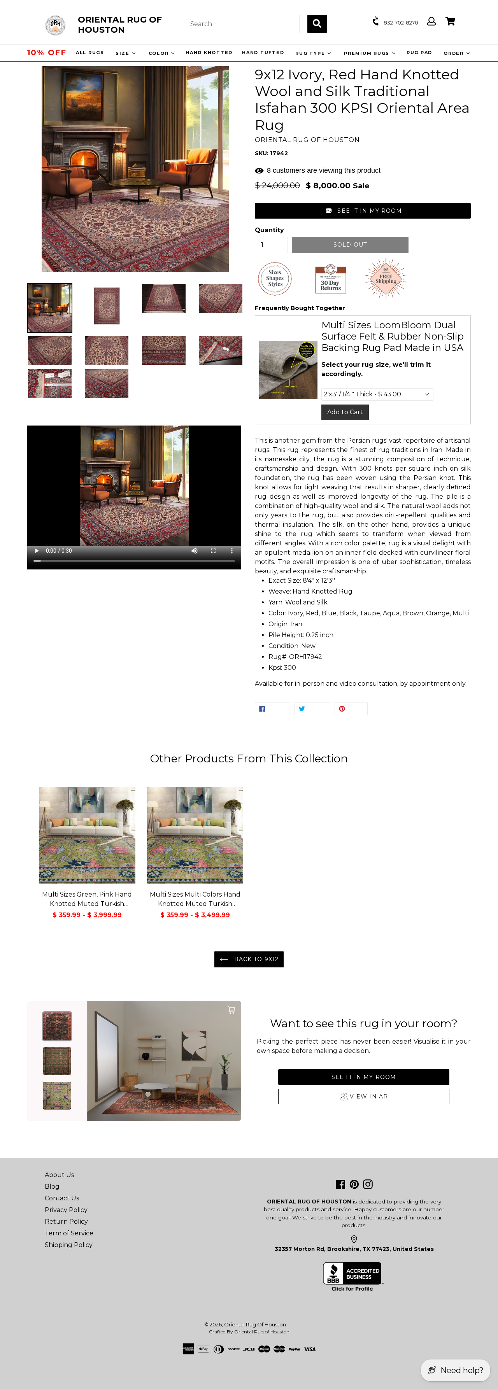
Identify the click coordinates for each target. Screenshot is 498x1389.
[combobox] (241, 24)
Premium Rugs (367, 53)
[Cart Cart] (450, 21)
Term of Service (69, 1233)
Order (454, 53)
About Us (59, 1175)
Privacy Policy (66, 1210)
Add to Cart (345, 412)
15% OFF (46, 52)
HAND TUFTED (263, 52)
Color (159, 53)
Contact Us (62, 1198)
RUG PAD (419, 52)
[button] (363, 211)
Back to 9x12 (255, 959)
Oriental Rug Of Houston (255, 1324)
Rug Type (310, 53)
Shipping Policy (69, 1245)
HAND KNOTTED (208, 52)
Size (123, 53)
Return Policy (66, 1221)
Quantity (269, 230)
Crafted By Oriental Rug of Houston (249, 1332)
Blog (52, 1186)
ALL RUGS (89, 52)
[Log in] (431, 21)
